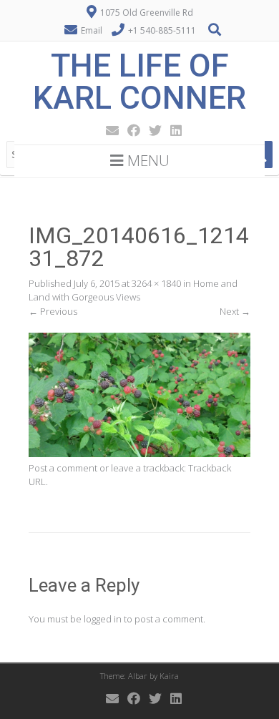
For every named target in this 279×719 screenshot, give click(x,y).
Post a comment (63, 467)
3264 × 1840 (156, 283)
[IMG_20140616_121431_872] (139, 453)
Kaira (169, 675)
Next (235, 311)
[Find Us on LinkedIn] (172, 130)
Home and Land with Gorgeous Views (133, 290)
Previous (53, 311)
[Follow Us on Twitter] (151, 130)
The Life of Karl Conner (139, 81)
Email (91, 30)
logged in (103, 618)
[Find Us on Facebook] (129, 130)
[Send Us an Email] (108, 130)
